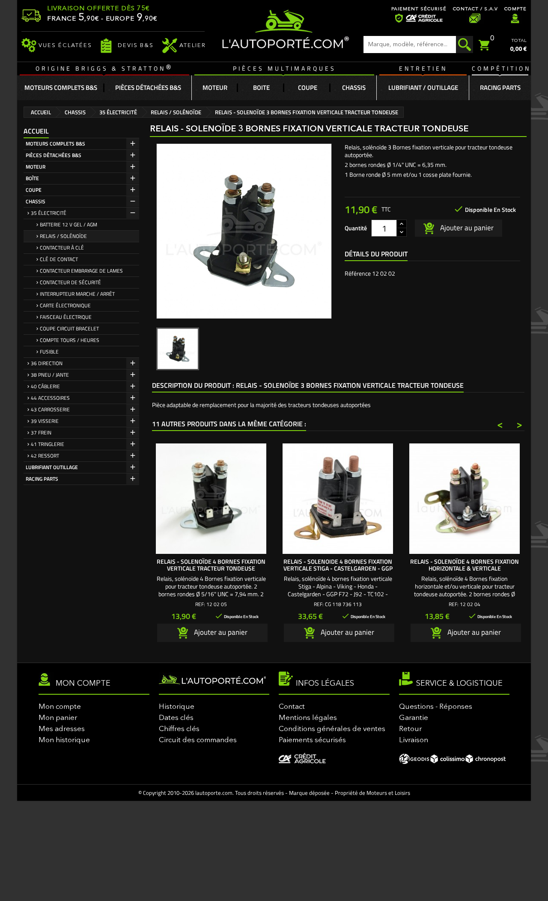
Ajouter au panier (466, 227)
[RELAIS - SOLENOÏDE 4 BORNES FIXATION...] (464, 498)
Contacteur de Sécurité (70, 282)
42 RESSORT (45, 456)
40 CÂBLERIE (45, 386)
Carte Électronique (65, 305)
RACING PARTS (42, 479)
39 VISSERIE (45, 421)
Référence (358, 273)
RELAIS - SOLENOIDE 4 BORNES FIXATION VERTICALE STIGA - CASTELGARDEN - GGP (338, 565)
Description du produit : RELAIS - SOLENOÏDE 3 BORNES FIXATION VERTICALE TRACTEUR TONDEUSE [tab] (308, 385)
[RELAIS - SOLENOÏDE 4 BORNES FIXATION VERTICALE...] (211, 498)
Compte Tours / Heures (69, 340)
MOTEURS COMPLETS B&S (55, 144)
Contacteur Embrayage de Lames (81, 271)
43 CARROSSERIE (50, 409)
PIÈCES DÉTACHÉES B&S (53, 155)
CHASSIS (35, 201)
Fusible (49, 352)
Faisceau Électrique (66, 317)
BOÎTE (32, 178)
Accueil (36, 131)
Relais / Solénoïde (63, 236)
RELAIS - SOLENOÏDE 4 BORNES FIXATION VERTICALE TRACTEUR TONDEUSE (211, 565)
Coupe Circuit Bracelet (69, 328)
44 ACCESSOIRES (50, 398)
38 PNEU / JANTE (50, 375)
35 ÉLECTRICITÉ (48, 213)
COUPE (34, 190)
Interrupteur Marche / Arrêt (77, 294)
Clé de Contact (59, 259)
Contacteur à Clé (62, 248)
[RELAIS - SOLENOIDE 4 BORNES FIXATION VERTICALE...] (338, 498)
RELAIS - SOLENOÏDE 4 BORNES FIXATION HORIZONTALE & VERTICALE (464, 565)
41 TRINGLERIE (47, 444)
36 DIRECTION (47, 363)
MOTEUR (35, 167)
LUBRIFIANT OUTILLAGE (52, 467)
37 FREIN (41, 432)
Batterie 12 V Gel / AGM (68, 224)
